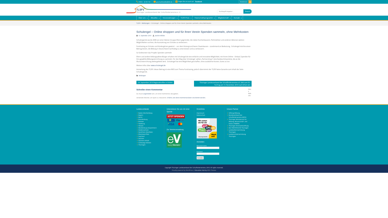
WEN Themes (211, 170)
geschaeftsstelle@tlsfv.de (164, 2)
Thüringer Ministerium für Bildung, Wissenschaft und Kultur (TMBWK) (238, 121)
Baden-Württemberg (145, 113)
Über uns (142, 18)
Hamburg (141, 124)
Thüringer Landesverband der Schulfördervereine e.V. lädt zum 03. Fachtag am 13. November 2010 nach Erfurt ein (225, 83)
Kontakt (237, 18)
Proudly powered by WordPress (182, 170)
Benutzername (202, 146)
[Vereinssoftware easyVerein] (174, 140)
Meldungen (146, 23)
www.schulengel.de (158, 65)
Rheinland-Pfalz (143, 134)
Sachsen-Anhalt (143, 140)
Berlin (140, 117)
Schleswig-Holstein (144, 143)
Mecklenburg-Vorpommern (147, 128)
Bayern (140, 115)
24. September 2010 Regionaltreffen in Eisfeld (155, 82)
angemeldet (147, 94)
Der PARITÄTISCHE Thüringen (238, 128)
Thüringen (142, 145)
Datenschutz (201, 115)
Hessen (140, 126)
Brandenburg (143, 119)
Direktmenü (243, 2)
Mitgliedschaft (223, 18)
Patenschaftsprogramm (204, 18)
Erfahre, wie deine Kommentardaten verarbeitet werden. (186, 98)
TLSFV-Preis (185, 18)
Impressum (200, 113)
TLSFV (140, 9)
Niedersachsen (143, 130)
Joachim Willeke (160, 36)
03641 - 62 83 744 (144, 2)
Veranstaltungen (169, 18)
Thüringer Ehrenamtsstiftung (239, 126)
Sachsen (141, 138)
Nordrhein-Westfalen (145, 132)
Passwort (200, 151)
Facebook (198, 1)
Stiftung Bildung (234, 113)
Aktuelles (154, 18)
